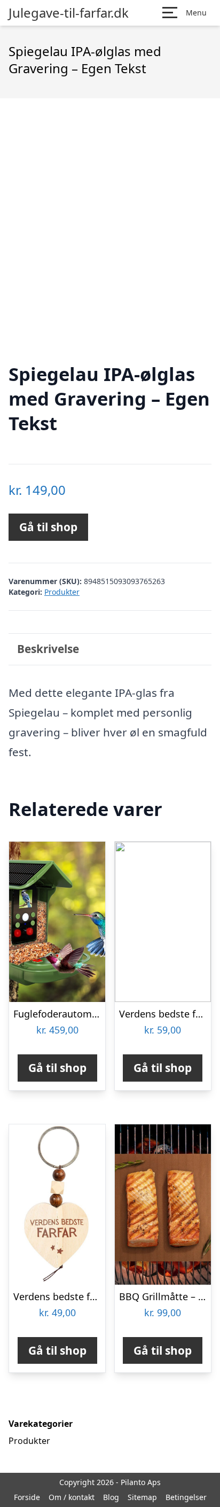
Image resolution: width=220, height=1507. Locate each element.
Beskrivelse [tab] (48, 648)
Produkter (62, 592)
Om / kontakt (72, 1497)
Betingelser (186, 1497)
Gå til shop (48, 526)
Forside (27, 1497)
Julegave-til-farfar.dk (69, 12)
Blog (111, 1497)
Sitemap (142, 1497)
